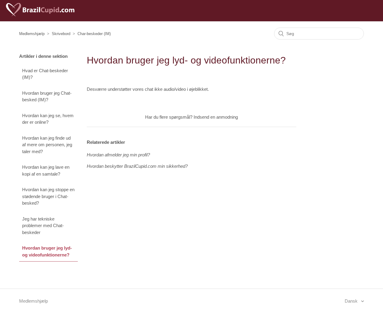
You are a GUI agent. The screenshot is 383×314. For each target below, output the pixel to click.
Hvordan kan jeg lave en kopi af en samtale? (45, 170)
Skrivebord (61, 33)
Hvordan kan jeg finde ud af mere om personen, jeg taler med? (47, 144)
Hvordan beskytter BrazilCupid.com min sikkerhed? (137, 166)
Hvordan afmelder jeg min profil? (118, 154)
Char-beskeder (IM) (94, 33)
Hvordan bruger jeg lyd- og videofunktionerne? (47, 251)
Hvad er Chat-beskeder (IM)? (45, 74)
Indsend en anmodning (216, 117)
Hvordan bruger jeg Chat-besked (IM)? (47, 96)
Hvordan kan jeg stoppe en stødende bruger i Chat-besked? (48, 196)
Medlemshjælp (32, 33)
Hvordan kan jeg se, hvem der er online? (48, 119)
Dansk (352, 301)
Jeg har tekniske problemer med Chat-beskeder (43, 225)
